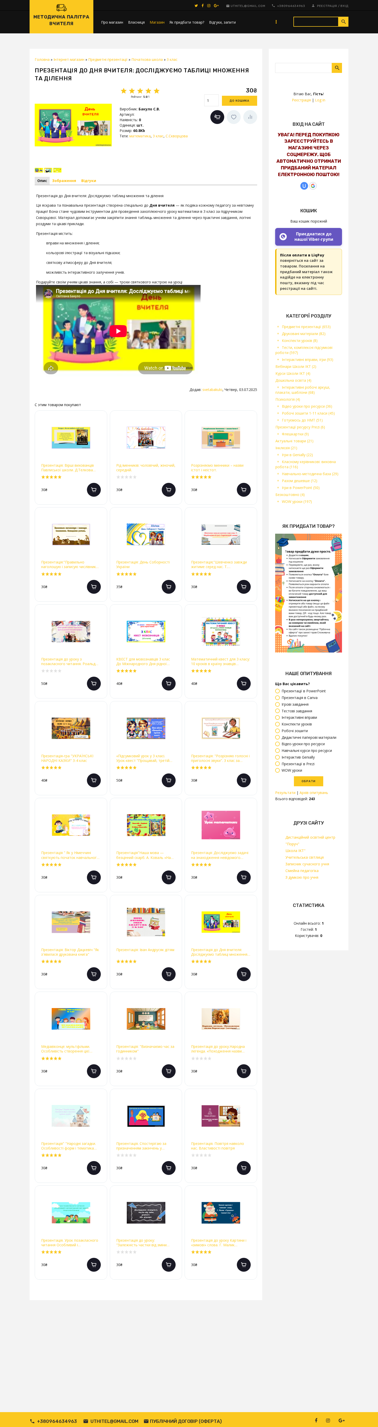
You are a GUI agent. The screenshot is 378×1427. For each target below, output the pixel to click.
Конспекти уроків (300, 340)
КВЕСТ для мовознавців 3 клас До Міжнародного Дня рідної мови (143, 661)
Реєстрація (327, 6)
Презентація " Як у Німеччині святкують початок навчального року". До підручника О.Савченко (70, 855)
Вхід (344, 6)
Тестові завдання (297, 710)
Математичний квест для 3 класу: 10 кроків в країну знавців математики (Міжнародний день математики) (220, 661)
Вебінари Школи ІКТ (295, 366)
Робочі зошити (295, 730)
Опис (42, 180)
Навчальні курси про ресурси (307, 750)
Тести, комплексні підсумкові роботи (303, 350)
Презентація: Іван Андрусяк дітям (145, 949)
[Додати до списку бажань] (234, 117)
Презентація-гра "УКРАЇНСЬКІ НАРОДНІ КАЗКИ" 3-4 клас (67, 758)
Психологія (287, 399)
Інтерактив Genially (298, 757)
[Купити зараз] (217, 117)
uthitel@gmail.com (248, 6)
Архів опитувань (314, 792)
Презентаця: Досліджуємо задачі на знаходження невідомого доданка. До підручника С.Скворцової (219, 855)
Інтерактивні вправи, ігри (307, 359)
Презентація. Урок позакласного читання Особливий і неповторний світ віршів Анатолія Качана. (70, 1242)
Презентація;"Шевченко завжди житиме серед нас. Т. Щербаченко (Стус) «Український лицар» (220, 564)
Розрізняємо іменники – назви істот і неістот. (217, 467)
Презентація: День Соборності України (143, 564)
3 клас (158, 135)
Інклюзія (286, 447)
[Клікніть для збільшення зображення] (73, 125)
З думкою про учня (301, 877)
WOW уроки (297, 501)
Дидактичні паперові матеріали (309, 737)
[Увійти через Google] (313, 186)
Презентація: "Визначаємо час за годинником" (145, 1049)
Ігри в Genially (297, 454)
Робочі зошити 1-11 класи (308, 413)
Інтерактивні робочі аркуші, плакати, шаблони (302, 390)
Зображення (64, 180)
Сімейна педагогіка (302, 870)
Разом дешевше (299, 480)
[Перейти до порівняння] (250, 117)
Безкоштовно (290, 494)
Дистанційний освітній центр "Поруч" (310, 840)
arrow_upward (366, 1415)
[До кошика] (94, 490)
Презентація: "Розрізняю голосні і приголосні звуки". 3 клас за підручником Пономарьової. (220, 758)
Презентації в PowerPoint (304, 691)
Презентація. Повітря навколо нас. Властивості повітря (217, 1146)
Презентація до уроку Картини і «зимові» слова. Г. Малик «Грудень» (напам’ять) (218, 1242)
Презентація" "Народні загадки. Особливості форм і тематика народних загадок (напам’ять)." (68, 1146)
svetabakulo (212, 389)
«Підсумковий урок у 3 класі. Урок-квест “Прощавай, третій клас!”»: (142, 758)
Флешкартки (295, 434)
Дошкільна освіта (293, 380)
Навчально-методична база (310, 473)
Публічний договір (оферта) (186, 1421)
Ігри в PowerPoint (301, 487)
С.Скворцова (177, 135)
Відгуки (88, 180)
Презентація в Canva (300, 697)
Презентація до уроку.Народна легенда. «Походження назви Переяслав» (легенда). (218, 1049)
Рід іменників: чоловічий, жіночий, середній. (145, 467)
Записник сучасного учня (307, 863)
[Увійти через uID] (304, 186)
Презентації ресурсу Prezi (300, 427)
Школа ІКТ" (295, 850)
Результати (285, 792)
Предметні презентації (306, 326)
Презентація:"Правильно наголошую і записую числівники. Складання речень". (70, 564)
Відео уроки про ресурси (307, 406)
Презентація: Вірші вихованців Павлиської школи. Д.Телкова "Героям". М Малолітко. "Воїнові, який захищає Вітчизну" (70, 467)
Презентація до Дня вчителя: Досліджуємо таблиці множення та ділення (219, 952)
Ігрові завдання (295, 704)
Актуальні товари (294, 440)
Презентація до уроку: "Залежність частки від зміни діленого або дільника (141, 1242)
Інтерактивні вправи (299, 717)
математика (140, 135)
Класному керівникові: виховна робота (305, 464)
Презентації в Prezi (298, 763)
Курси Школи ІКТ (292, 373)
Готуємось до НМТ (302, 420)
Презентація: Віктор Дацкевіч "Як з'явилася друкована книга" (70, 952)
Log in (320, 100)
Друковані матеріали (304, 333)
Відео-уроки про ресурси (303, 744)
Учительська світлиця (304, 857)
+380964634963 (291, 6)
